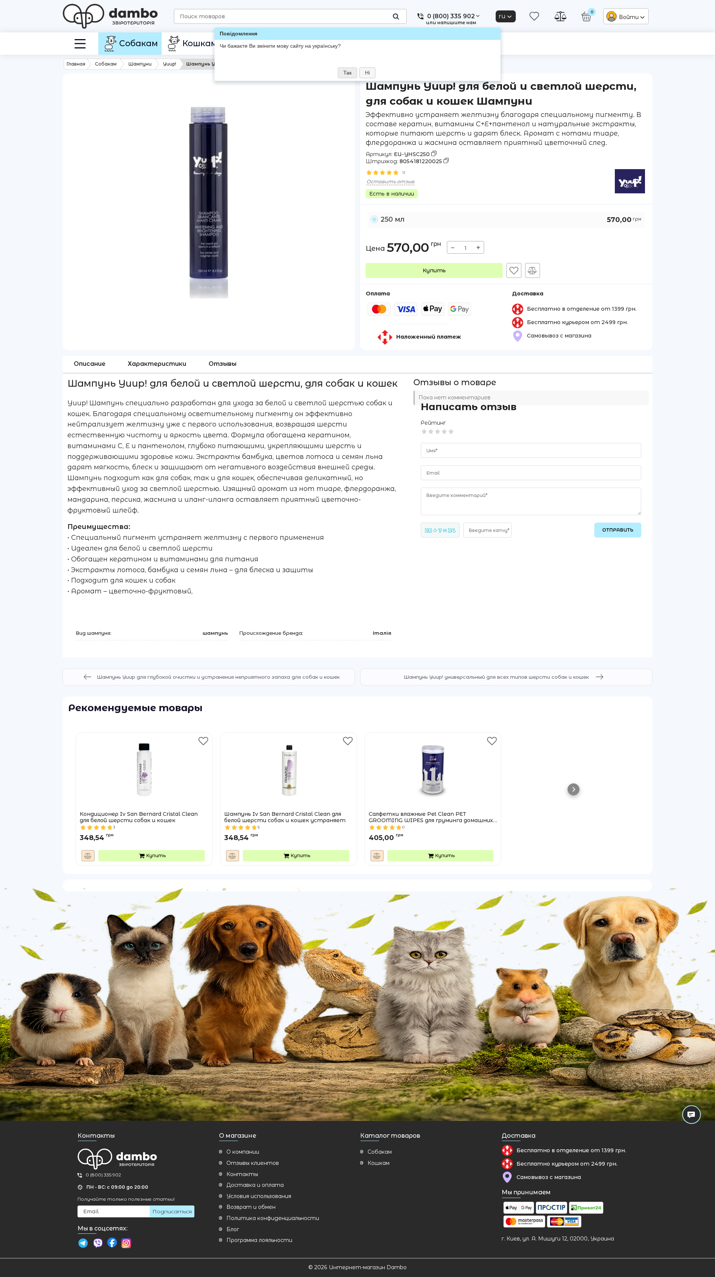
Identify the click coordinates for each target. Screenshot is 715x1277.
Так (347, 73)
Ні (367, 73)
